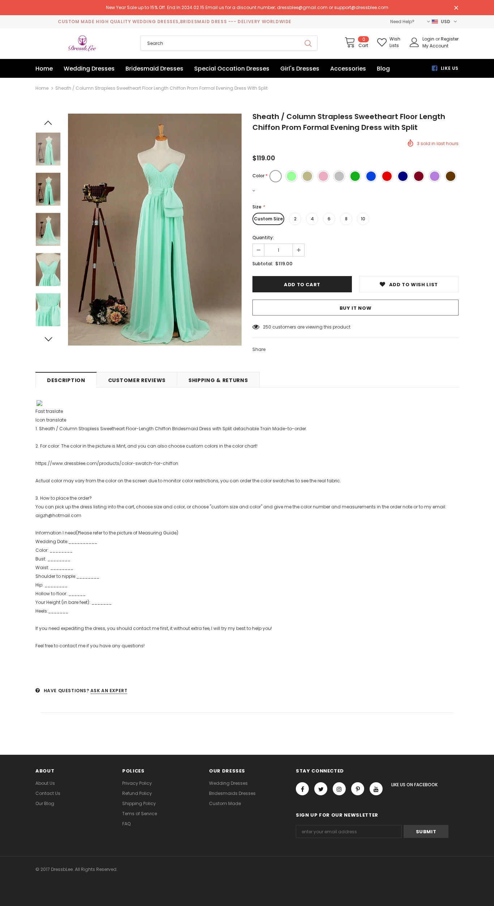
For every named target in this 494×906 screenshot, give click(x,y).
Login (428, 39)
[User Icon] (414, 42)
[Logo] (82, 43)
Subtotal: (262, 264)
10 (363, 219)
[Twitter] (320, 788)
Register (450, 39)
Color (260, 176)
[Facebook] (302, 788)
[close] (456, 8)
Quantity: (263, 237)
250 (267, 327)
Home (41, 88)
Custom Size (268, 219)
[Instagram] (339, 788)
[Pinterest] (357, 788)
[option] (155, 230)
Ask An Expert (109, 690)
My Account (435, 46)
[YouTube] (376, 788)
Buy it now (356, 308)
